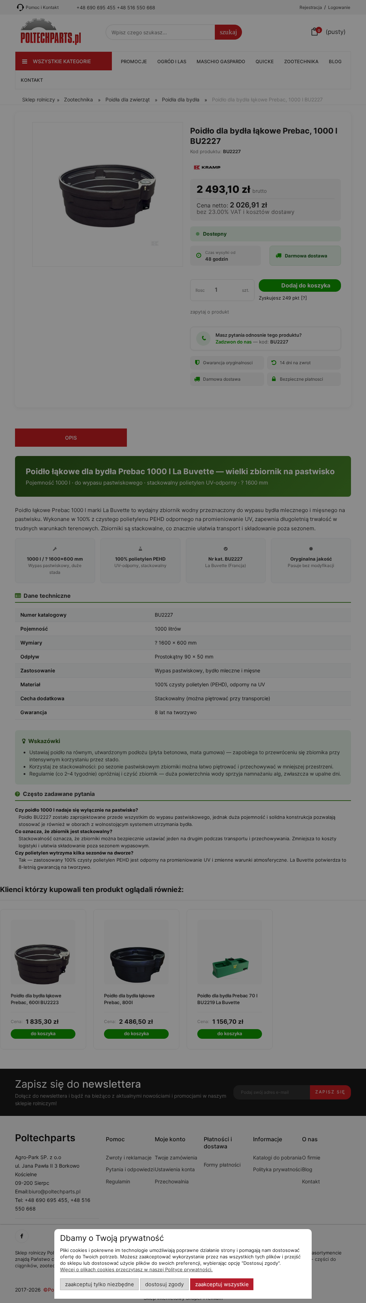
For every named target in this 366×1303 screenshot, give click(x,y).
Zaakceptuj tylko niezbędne (99, 1284)
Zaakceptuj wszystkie (222, 1284)
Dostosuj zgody (164, 1284)
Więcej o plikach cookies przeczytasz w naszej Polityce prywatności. (136, 1269)
